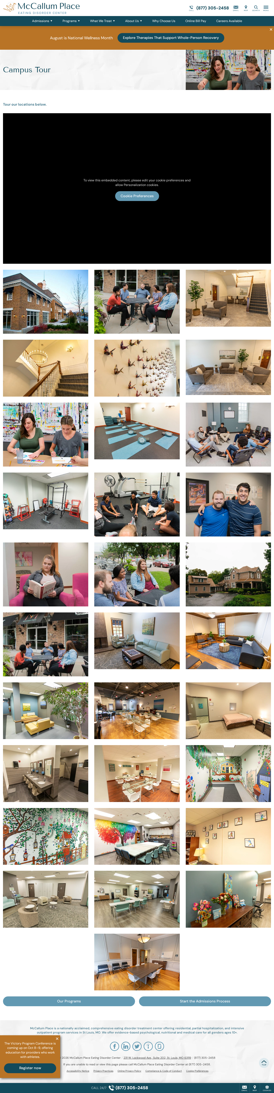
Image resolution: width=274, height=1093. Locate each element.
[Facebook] (115, 1046)
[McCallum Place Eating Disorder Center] (63, 8)
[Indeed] (148, 1046)
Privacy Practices (103, 1071)
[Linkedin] (126, 1046)
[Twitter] (137, 1046)
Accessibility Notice (78, 1071)
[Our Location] (246, 8)
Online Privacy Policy (129, 1071)
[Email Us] (236, 8)
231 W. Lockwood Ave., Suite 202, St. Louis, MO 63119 (157, 1058)
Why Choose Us (163, 21)
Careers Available (229, 21)
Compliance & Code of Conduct (163, 1071)
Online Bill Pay (195, 21)
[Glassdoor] (159, 1046)
